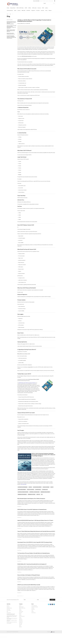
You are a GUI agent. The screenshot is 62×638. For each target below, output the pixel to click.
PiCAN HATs (28, 10)
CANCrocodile (34, 7)
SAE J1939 (38, 10)
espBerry (46, 7)
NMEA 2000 (23, 10)
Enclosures (39, 7)
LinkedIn (54, 604)
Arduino (8, 7)
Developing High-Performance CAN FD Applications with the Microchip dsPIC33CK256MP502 (11, 22)
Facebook (50, 604)
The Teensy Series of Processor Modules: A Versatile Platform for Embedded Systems (33, 553)
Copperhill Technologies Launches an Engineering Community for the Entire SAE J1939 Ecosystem (11, 37)
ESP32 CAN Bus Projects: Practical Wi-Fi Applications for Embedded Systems (31, 509)
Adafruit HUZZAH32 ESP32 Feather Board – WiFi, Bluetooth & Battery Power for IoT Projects (35, 520)
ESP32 (43, 7)
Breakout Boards (12, 7)
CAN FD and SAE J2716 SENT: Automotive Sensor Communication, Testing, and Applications (11, 26)
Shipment (50, 10)
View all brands (33, 612)
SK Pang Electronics (34, 605)
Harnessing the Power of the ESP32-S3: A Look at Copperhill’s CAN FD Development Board (34, 542)
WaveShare (33, 609)
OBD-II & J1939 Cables (20, 7)
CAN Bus (29, 7)
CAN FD (26, 7)
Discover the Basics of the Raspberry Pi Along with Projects (28, 575)
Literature (19, 10)
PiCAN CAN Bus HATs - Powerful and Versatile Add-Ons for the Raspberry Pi (31, 564)
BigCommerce (53, 631)
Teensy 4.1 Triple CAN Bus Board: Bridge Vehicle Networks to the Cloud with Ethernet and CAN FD (36, 531)
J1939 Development (10, 10)
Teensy (46, 10)
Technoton (42, 10)
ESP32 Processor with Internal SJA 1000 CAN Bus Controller (28, 584)
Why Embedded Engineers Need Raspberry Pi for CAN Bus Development (31, 498)
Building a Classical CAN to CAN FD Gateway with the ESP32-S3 (11, 30)
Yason (32, 610)
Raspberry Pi (33, 10)
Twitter (48, 604)
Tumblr (52, 604)
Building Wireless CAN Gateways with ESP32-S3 (11, 33)
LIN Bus (15, 10)
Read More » (19, 506)
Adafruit (32, 611)
